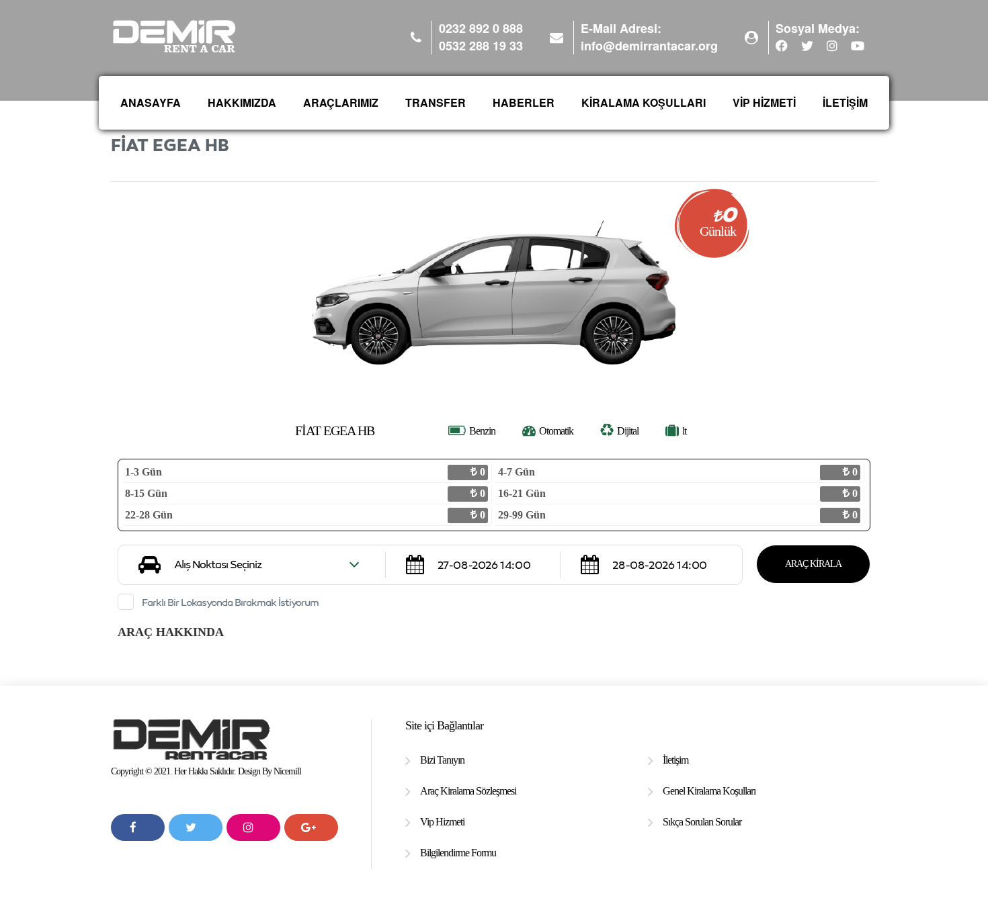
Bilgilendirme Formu (458, 852)
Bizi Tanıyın (442, 760)
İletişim (845, 102)
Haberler (523, 102)
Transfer (435, 102)
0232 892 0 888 (481, 28)
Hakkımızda (242, 102)
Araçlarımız (340, 102)
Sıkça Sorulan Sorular (702, 821)
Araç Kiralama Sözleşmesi (468, 791)
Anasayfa (150, 102)
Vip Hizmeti (442, 821)
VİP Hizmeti (764, 102)
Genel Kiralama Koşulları (709, 791)
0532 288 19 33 (481, 46)
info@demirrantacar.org (649, 45)
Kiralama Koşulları (643, 102)
